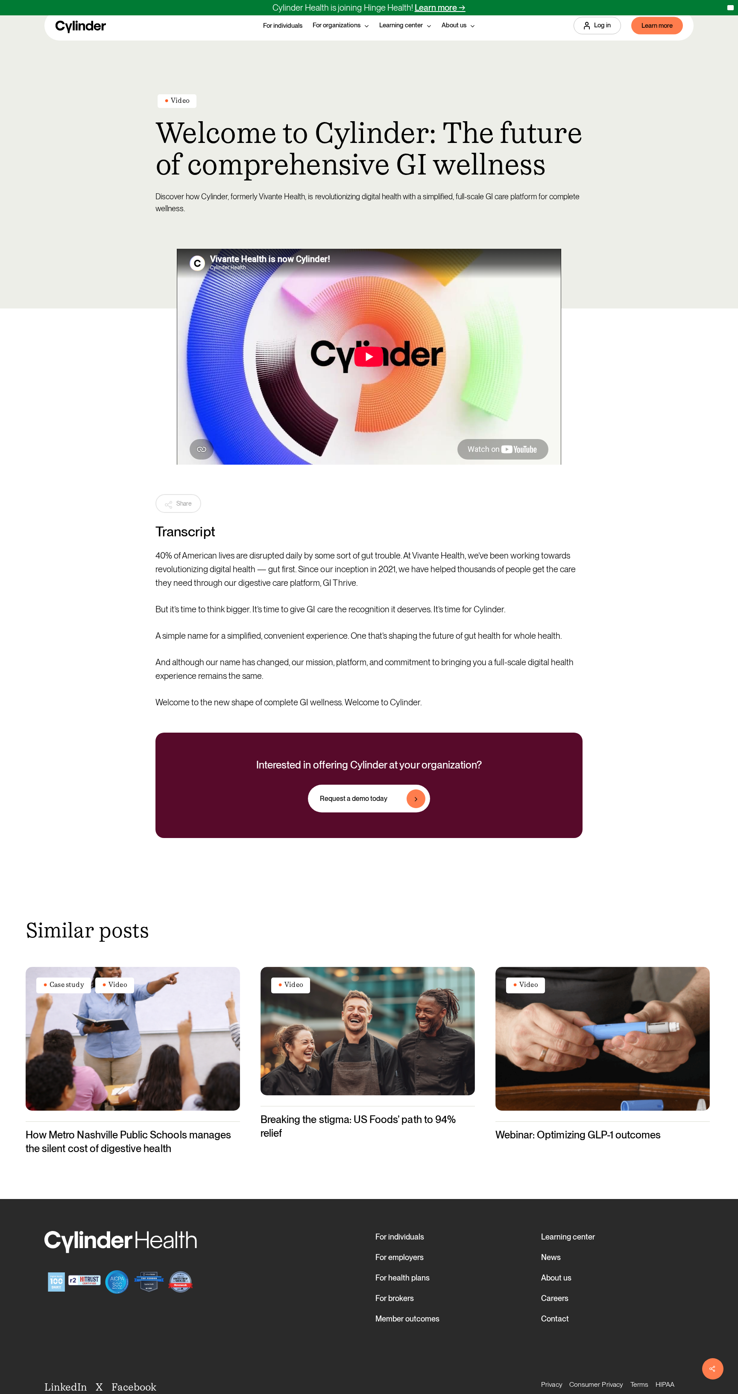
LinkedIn (65, 1387)
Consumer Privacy (596, 1384)
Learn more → (440, 8)
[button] (369, 798)
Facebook (133, 1387)
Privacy (551, 1384)
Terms (639, 1384)
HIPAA (665, 1384)
